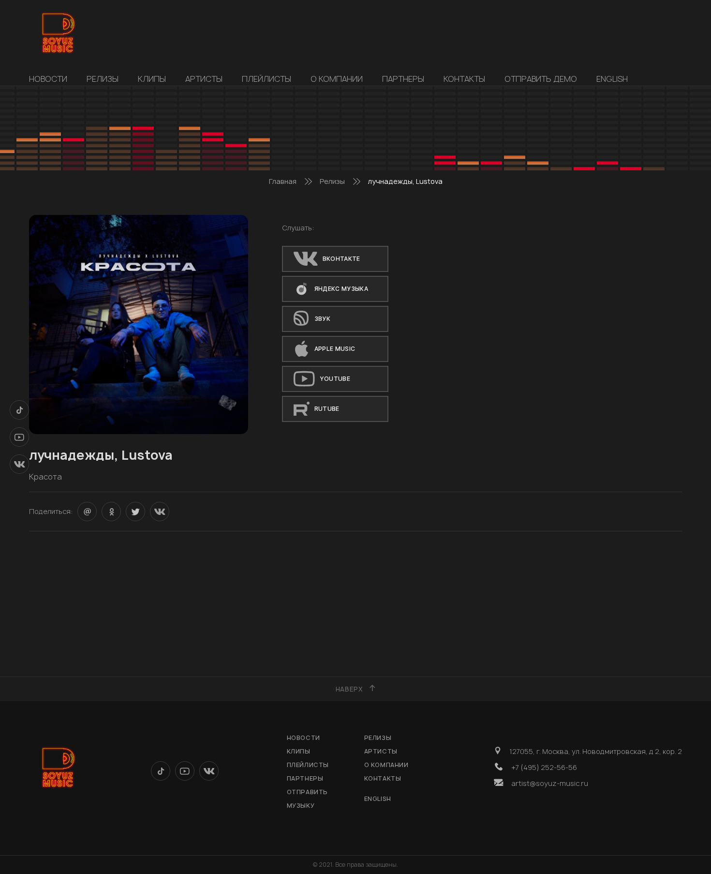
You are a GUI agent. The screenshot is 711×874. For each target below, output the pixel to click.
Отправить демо (540, 79)
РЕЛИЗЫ (102, 79)
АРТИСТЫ (203, 79)
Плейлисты (266, 79)
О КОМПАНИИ (337, 79)
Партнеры (403, 79)
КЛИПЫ (152, 79)
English (612, 79)
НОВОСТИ (48, 79)
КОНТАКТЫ (464, 79)
